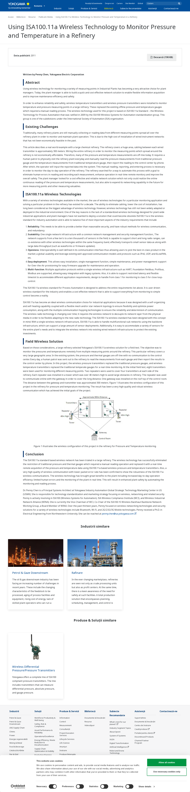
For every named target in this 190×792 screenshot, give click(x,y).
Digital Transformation (119, 743)
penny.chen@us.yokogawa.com (118, 513)
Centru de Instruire (143, 725)
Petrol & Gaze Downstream (30, 573)
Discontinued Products (144, 736)
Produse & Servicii (89, 8)
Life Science (65, 743)
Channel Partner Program (142, 741)
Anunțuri (63, 746)
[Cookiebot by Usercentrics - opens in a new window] (18, 786)
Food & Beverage (16, 746)
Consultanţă (65, 729)
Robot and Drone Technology (117, 751)
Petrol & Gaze (15, 718)
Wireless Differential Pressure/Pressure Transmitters (33, 668)
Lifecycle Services (67, 739)
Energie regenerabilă (18, 739)
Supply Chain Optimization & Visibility (44, 749)
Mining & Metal (15, 743)
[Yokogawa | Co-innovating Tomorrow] (19, 5)
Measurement (65, 725)
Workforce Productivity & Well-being (44, 719)
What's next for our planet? (118, 723)
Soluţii (71, 8)
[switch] (80, 786)
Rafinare (77, 573)
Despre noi (109, 3)
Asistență (152, 8)
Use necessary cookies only (166, 771)
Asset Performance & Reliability (43, 731)
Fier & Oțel (13, 754)
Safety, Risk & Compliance (40, 725)
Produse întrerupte (68, 754)
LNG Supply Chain (17, 727)
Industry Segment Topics (120, 728)
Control (63, 721)
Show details (145, 786)
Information (65, 718)
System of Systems (118, 735)
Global (140, 3)
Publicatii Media (46, 17)
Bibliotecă (108, 8)
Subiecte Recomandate (130, 8)
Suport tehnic (140, 718)
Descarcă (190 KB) (163, 57)
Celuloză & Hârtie (16, 750)
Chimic (12, 731)
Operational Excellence (44, 736)
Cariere (120, 3)
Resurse (32, 17)
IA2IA (112, 739)
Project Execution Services (67, 734)
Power (12, 735)
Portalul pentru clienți (144, 733)
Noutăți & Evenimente (93, 3)
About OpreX (115, 731)
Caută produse (141, 729)
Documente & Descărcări (95, 718)
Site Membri (130, 3)
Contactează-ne (171, 8)
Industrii (57, 8)
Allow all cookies (167, 762)
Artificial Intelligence (118, 747)
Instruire (63, 750)
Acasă (10, 17)
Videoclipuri (89, 725)
